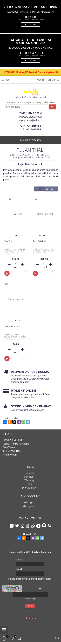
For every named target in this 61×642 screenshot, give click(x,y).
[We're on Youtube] (27, 526)
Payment (29, 476)
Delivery (29, 473)
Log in (42, 79)
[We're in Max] (44, 525)
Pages (7, 79)
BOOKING (30, 24)
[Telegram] (28, 422)
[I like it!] (25, 272)
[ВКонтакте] (5, 422)
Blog (29, 484)
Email (19, 569)
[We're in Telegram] (38, 526)
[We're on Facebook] (12, 526)
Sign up (55, 79)
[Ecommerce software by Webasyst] (31, 618)
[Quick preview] (11, 235)
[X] (14, 422)
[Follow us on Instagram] (22, 526)
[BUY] (7, 273)
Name (19, 559)
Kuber (22, 102)
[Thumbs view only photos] (46, 188)
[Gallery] (16, 235)
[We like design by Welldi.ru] (26, 618)
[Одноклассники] (10, 422)
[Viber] (19, 422)
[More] (19, 235)
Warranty (29, 480)
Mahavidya (37, 102)
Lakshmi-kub (49, 102)
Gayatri (29, 102)
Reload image (30, 599)
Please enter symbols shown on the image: (30, 578)
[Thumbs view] (36, 188)
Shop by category (32, 140)
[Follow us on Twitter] (17, 526)
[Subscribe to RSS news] (49, 526)
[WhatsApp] (23, 422)
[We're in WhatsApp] (33, 526)
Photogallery (29, 487)
